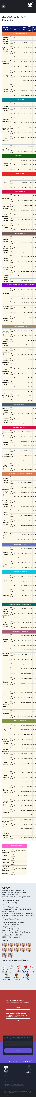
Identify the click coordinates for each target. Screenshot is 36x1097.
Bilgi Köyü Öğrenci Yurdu (10, 895)
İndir (18, 1020)
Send (18, 1050)
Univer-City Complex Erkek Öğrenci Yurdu (16, 897)
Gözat (18, 1007)
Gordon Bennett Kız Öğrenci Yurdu (14, 893)
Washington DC (27, 979)
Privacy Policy (30, 1092)
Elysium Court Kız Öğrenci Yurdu (13, 890)
